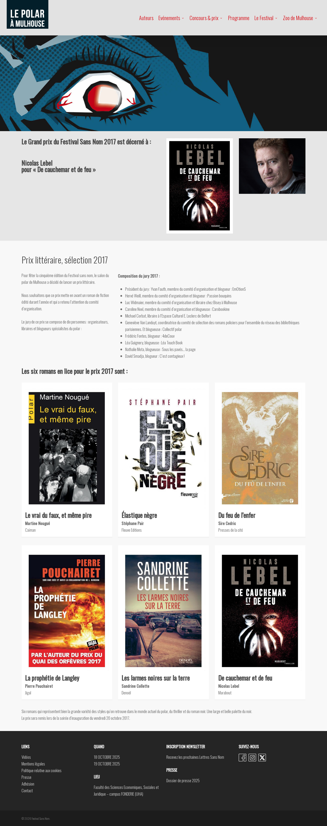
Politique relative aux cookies (42, 770)
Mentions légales (33, 764)
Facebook (242, 757)
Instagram (252, 757)
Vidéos (26, 757)
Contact (27, 790)
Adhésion (28, 784)
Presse (26, 777)
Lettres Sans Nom (211, 757)
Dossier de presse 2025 (183, 780)
